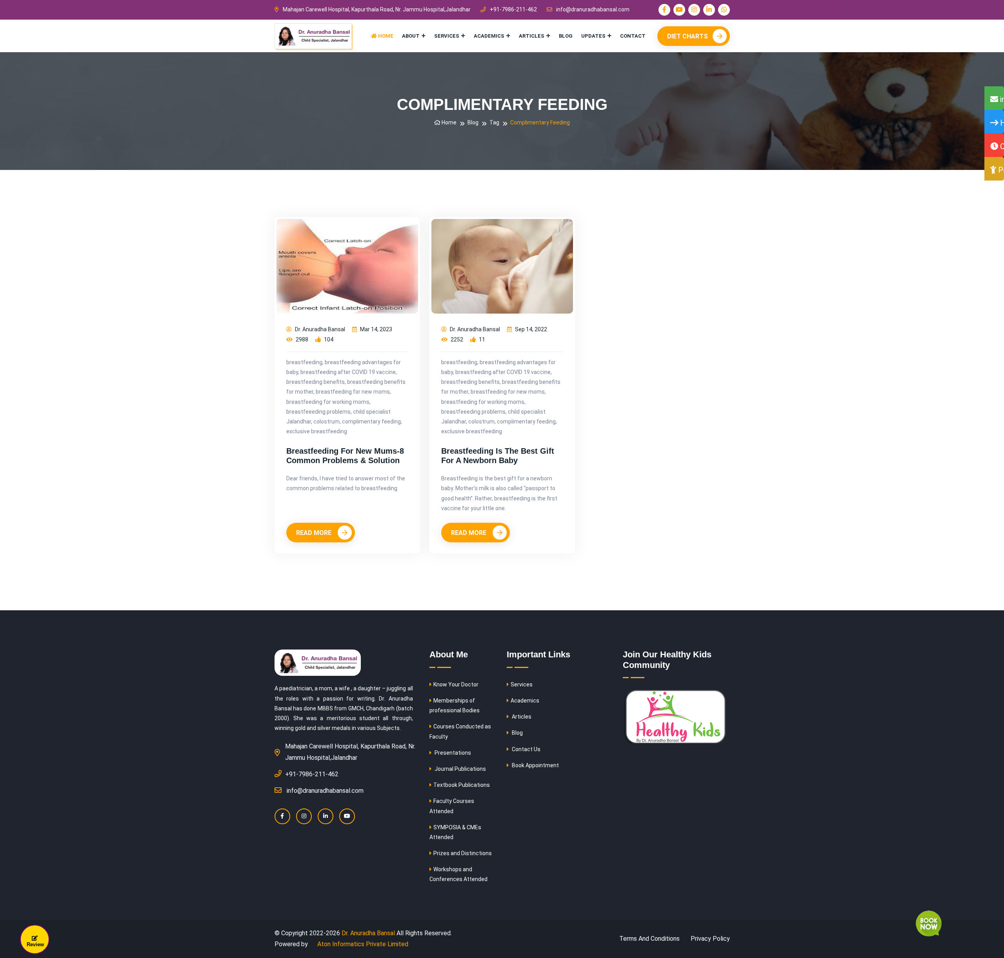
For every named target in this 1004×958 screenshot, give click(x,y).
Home (385, 36)
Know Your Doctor (455, 684)
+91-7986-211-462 (513, 9)
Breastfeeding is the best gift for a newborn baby (497, 456)
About (411, 36)
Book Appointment (535, 765)
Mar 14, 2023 (375, 329)
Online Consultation (1001, 146)
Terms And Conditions (649, 938)
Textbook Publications (461, 785)
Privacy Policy (710, 938)
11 (481, 339)
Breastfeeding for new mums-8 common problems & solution (345, 456)
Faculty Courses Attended (451, 806)
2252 (456, 339)
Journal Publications (459, 769)
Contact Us (525, 749)
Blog (566, 36)
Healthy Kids (1001, 123)
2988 (301, 339)
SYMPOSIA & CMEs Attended (455, 832)
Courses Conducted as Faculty (460, 731)
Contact (633, 36)
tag (494, 122)
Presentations (452, 753)
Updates (593, 36)
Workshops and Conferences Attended (458, 874)
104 (328, 339)
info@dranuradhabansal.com (592, 9)
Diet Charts (687, 36)
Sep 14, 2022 (530, 329)
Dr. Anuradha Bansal (319, 329)
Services (446, 36)
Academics (489, 36)
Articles (531, 36)
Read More (314, 532)
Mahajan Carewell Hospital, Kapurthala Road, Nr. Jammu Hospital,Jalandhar (377, 9)
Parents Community (1000, 170)
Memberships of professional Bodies (454, 705)
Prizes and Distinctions (462, 853)
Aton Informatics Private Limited (362, 944)
